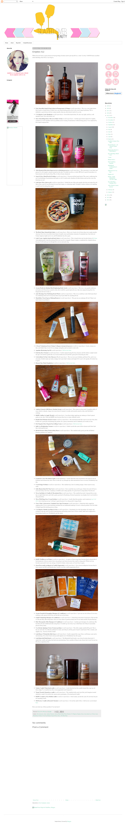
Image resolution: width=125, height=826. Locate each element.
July (109, 129)
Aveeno (56, 714)
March (110, 139)
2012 (108, 200)
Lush (97, 714)
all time (95, 238)
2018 (108, 108)
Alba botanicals (40, 714)
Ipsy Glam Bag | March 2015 (113, 154)
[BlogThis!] (57, 712)
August (110, 127)
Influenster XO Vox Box (112, 171)
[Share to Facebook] (61, 712)
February (110, 189)
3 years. (110, 157)
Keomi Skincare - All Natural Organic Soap (113, 146)
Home (6, 43)
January (110, 192)
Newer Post (35, 800)
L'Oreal (93, 714)
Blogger (69, 821)
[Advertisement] (66, 784)
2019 (108, 106)
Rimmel (49, 715)
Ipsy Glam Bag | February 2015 (112, 182)
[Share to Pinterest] (63, 712)
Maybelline (35, 715)
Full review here (67, 350)
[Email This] (56, 712)
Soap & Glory (54, 715)
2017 (108, 110)
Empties (79, 714)
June (109, 132)
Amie (45, 714)
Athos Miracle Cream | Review (113, 186)
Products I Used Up (43, 715)
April (109, 136)
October (110, 122)
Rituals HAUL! (111, 159)
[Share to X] (59, 712)
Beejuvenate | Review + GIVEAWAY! (113, 150)
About (12, 43)
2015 (108, 115)
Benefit (68, 714)
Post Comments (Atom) (44, 803)
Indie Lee (89, 714)
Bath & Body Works (62, 714)
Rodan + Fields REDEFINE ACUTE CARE (112, 178)
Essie (82, 714)
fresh (85, 714)
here (37, 702)
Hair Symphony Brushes (111, 162)
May (109, 134)
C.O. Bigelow (74, 714)
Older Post (98, 800)
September (110, 124)
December (110, 117)
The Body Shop (64, 715)
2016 (108, 113)
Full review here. (77, 424)
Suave (59, 715)
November (110, 120)
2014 (108, 195)
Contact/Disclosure (27, 43)
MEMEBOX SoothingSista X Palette (112, 167)
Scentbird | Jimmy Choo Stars (113, 141)
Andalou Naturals (50, 714)
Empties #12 (111, 174)
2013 (108, 197)
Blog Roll (18, 43)
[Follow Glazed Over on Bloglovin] (113, 94)
